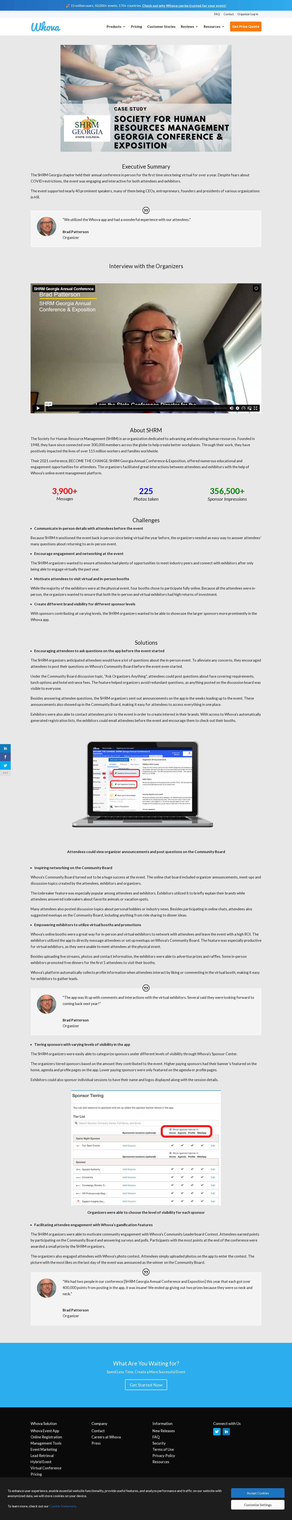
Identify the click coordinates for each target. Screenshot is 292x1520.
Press (96, 1443)
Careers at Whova (106, 1437)
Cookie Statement (62, 1506)
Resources (212, 26)
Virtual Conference (46, 1468)
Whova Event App (45, 1431)
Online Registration (46, 1437)
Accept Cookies (258, 1493)
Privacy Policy (163, 1455)
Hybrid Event (41, 1462)
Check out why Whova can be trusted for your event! (184, 5)
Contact (229, 14)
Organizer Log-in (247, 14)
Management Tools (46, 1443)
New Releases (163, 1431)
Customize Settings (258, 1505)
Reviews (187, 26)
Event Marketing (44, 1449)
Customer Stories (161, 26)
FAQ (217, 14)
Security (159, 1443)
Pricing (136, 26)
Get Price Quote (245, 26)
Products (114, 26)
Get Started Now (146, 1384)
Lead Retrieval (42, 1455)
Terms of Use (163, 1449)
